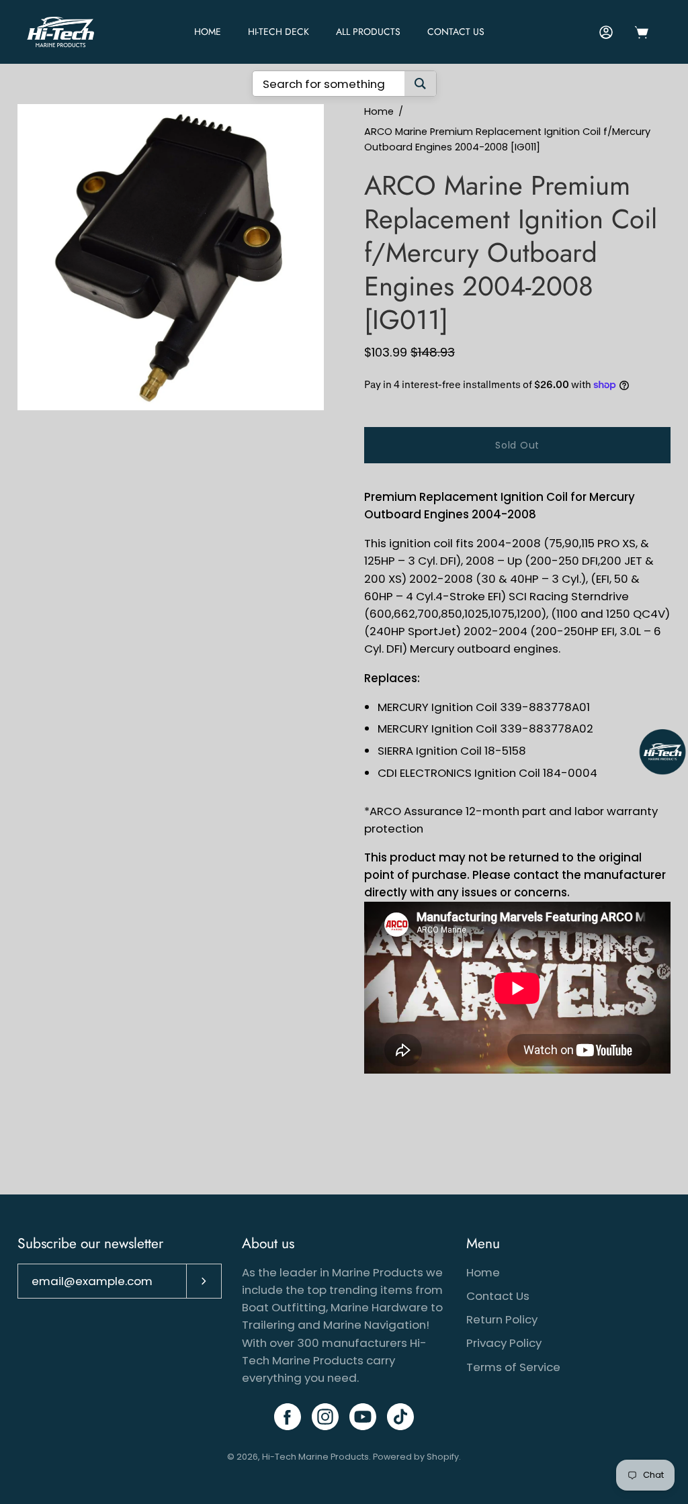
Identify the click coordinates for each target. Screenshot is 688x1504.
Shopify (443, 1456)
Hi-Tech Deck (278, 31)
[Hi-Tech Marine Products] (60, 32)
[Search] (420, 83)
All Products (368, 31)
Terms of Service (513, 1367)
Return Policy (502, 1319)
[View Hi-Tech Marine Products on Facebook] (287, 1416)
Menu (483, 1243)
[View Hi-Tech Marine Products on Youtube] (362, 1416)
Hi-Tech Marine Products (315, 1456)
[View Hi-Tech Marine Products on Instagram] (325, 1416)
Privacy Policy (504, 1343)
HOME (207, 31)
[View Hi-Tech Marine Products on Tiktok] (400, 1416)
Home (379, 111)
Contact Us (455, 31)
